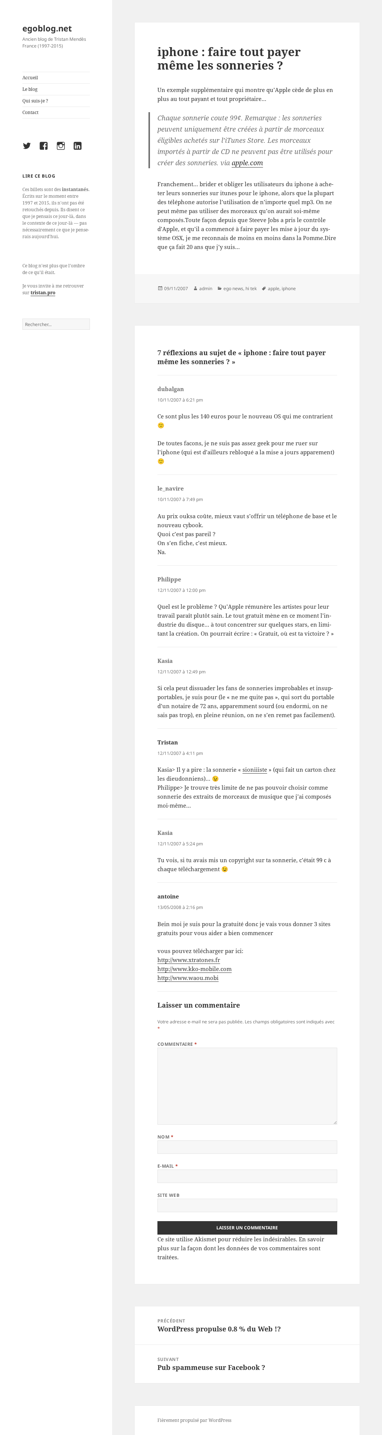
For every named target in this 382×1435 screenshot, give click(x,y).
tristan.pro (43, 292)
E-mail (167, 1166)
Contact (30, 112)
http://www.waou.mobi (188, 977)
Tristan (167, 742)
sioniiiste (254, 769)
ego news (233, 288)
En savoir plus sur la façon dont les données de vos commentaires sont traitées (240, 1248)
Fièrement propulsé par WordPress (194, 1420)
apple (273, 288)
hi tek (251, 288)
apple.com (247, 162)
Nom (165, 1137)
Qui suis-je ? (35, 101)
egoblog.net (47, 28)
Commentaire (177, 1044)
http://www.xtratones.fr (188, 960)
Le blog (29, 89)
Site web (168, 1195)
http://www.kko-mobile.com (194, 968)
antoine (168, 896)
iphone (289, 288)
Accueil (30, 77)
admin (205, 288)
